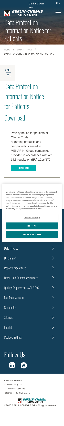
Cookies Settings (32, 217)
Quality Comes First (36, 5)
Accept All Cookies (32, 234)
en (57, 3)
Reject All (32, 226)
